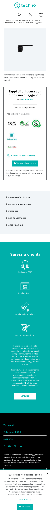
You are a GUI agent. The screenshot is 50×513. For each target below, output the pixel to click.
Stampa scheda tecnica (26, 163)
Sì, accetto (26, 507)
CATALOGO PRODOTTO (22, 20)
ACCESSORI (36, 20)
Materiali (13, 211)
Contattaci (25, 396)
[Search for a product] (19, 14)
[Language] (41, 14)
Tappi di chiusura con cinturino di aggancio (26, 23)
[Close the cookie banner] (47, 473)
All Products (7, 20)
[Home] (25, 5)
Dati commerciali (17, 218)
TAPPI (5, 23)
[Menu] (8, 14)
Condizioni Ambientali (19, 204)
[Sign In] (30, 14)
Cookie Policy (25, 499)
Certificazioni (15, 225)
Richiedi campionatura (25, 107)
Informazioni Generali (20, 197)
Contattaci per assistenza (23, 155)
